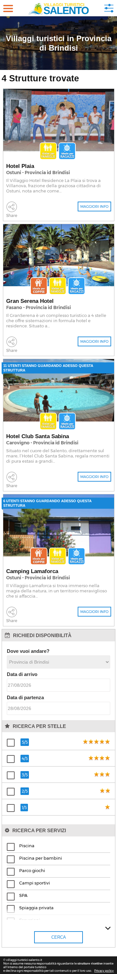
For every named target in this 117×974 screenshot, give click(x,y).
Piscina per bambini (40, 858)
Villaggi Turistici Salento (58, 8)
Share (11, 215)
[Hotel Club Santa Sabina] (58, 390)
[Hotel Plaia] (58, 120)
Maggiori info (94, 206)
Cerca (109, 8)
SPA (23, 895)
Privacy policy (104, 970)
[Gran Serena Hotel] (58, 255)
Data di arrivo (22, 674)
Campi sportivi (34, 882)
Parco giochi (32, 870)
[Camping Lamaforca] (58, 525)
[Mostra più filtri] (108, 928)
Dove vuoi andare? (28, 651)
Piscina (26, 845)
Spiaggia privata (36, 907)
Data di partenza (25, 697)
